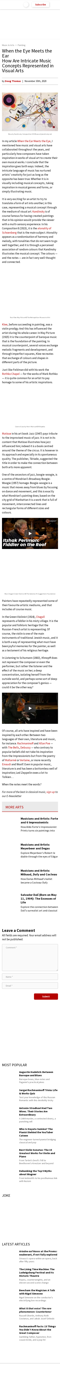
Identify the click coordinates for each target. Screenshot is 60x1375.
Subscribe (40, 4)
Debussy (25, 747)
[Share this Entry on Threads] (55, 1369)
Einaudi (6, 764)
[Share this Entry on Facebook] (25, 1369)
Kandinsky (38, 211)
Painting (22, 45)
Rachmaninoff (25, 743)
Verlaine (25, 760)
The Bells (13, 747)
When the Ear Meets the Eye (33, 141)
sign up (50, 792)
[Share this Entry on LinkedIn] (45, 1369)
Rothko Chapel (11, 374)
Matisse (6, 433)
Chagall (40, 617)
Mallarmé (10, 760)
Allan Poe (44, 743)
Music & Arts (8, 45)
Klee (5, 324)
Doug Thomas (13, 81)
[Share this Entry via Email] (4, 1369)
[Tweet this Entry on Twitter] (35, 1369)
